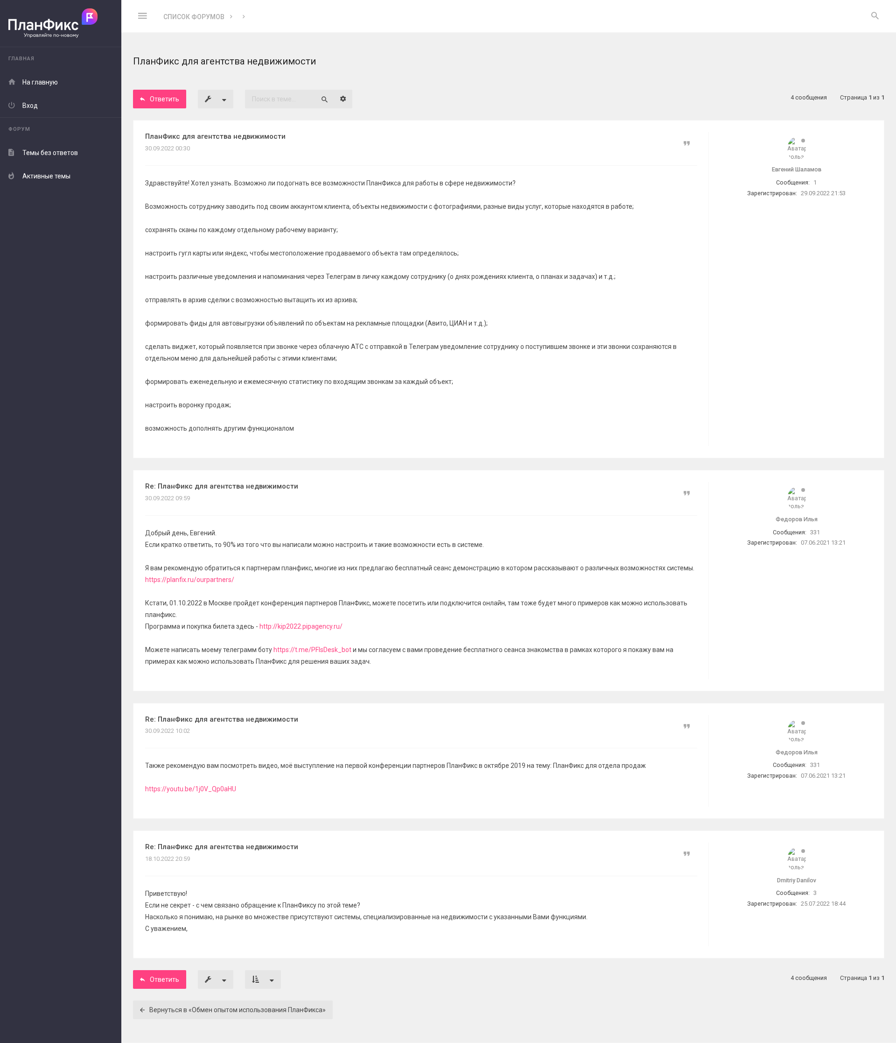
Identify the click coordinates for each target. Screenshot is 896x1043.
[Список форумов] (60, 23)
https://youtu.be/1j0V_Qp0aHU (190, 789)
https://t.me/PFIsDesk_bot (312, 649)
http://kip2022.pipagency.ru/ (301, 626)
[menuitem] (875, 16)
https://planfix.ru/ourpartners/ (189, 579)
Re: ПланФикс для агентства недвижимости (221, 486)
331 (815, 532)
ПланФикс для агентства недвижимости (215, 136)
